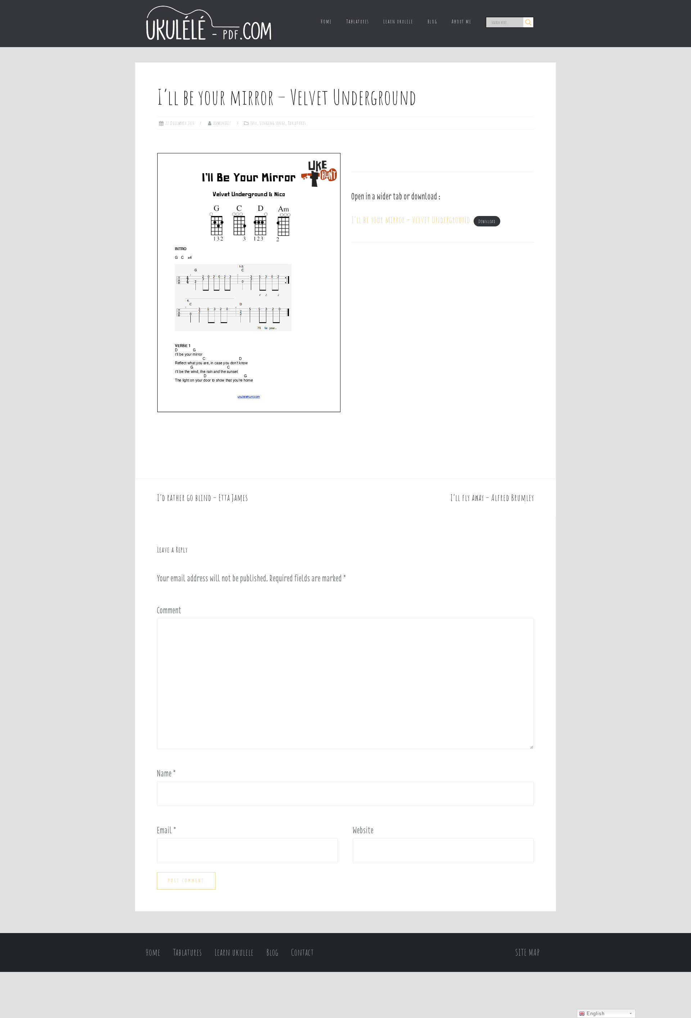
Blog (432, 21)
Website (363, 830)
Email (166, 830)
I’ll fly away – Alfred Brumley (492, 497)
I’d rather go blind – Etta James (202, 497)
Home (326, 21)
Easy (253, 123)
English (595, 1013)
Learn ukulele (398, 21)
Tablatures (357, 21)
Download (487, 221)
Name (166, 773)
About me (461, 21)
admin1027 (222, 123)
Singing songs (272, 123)
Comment (169, 610)
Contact (302, 952)
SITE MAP (527, 952)
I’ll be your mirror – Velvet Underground (410, 219)
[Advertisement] (442, 316)
